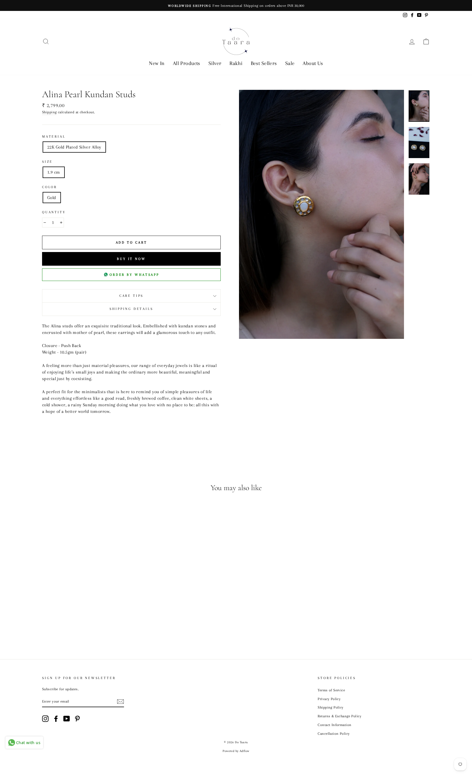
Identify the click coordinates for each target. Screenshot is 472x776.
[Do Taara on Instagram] (45, 718)
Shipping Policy (330, 707)
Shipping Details (131, 309)
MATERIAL (54, 136)
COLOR (49, 187)
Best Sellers (264, 63)
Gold (51, 197)
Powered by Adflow (236, 751)
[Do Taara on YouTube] (66, 718)
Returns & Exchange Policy (339, 716)
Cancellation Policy (334, 733)
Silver (215, 63)
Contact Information (334, 724)
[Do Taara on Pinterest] (77, 718)
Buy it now (131, 259)
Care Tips (131, 296)
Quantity (54, 212)
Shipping (49, 112)
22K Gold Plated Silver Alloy (74, 147)
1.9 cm (53, 172)
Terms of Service (331, 690)
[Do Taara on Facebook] (56, 718)
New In (157, 63)
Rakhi (235, 63)
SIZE (47, 162)
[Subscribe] (120, 701)
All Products (186, 63)
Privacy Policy (329, 699)
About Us (313, 63)
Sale (290, 63)
